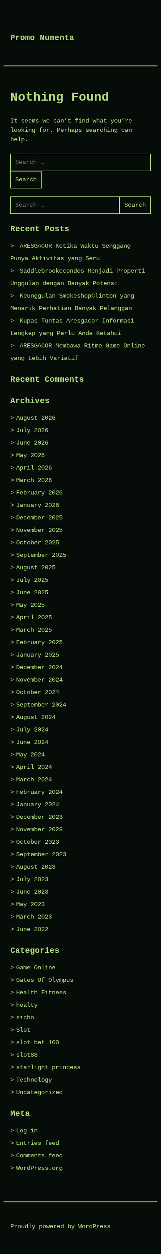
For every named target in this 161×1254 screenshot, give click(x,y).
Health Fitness (41, 992)
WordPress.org (39, 1168)
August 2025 (35, 567)
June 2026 (32, 442)
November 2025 (39, 530)
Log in (27, 1130)
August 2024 (35, 717)
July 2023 (32, 879)
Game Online (35, 967)
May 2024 (30, 754)
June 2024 (32, 742)
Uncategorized (39, 1092)
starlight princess (48, 1067)
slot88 (27, 1054)
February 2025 (39, 642)
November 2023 (39, 829)
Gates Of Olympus (44, 980)
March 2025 (34, 629)
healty (27, 1005)
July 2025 (32, 580)
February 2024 (39, 792)
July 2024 (32, 729)
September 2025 (41, 555)
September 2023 (41, 854)
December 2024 (39, 667)
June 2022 (32, 929)
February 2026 (39, 492)
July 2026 (32, 430)
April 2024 (34, 767)
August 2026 (35, 417)
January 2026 (37, 505)
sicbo (25, 1017)
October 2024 (37, 692)
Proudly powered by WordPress (60, 1226)
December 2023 (39, 817)
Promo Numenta (42, 37)
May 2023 (30, 904)
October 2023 (37, 842)
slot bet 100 (37, 1042)
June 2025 (32, 592)
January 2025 (37, 654)
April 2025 (34, 617)
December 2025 (39, 517)
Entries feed (37, 1143)
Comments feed (39, 1155)
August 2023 (35, 866)
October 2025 (37, 542)
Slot (23, 1029)
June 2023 (32, 891)
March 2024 (34, 779)
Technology (34, 1079)
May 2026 (30, 455)
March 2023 (34, 916)
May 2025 (30, 605)
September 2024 (41, 704)
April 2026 (34, 467)
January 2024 (37, 804)
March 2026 (34, 480)
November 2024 (39, 679)
